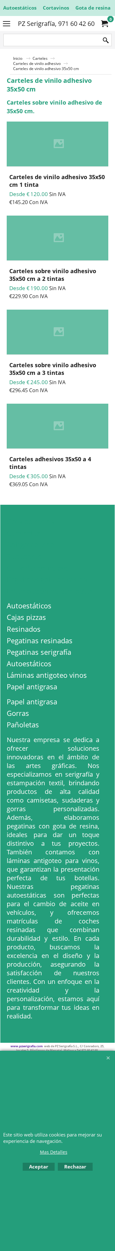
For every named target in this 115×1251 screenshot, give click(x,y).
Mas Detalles (53, 1152)
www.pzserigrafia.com (27, 1046)
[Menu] (6, 24)
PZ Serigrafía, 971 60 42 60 (56, 23)
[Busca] (106, 40)
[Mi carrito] (104, 24)
